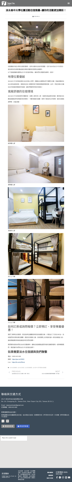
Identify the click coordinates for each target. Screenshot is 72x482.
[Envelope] (69, 477)
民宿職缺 (5, 474)
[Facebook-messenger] (59, 477)
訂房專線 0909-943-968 (62, 473)
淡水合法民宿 (20, 367)
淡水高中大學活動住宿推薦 (39, 367)
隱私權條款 (50, 472)
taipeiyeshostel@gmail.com (15, 405)
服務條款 (50, 475)
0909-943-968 (12, 407)
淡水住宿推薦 (13, 367)
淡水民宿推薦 (28, 367)
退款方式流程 (50, 478)
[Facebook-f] (56, 477)
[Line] (66, 477)
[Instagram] (63, 477)
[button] (68, 3)
